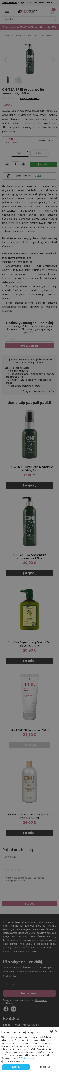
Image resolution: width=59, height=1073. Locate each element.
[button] (29, 1061)
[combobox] (51, 1031)
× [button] (55, 1031)
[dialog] (29, 1050)
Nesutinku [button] (44, 1067)
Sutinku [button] (16, 1067)
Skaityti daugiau (28, 1058)
